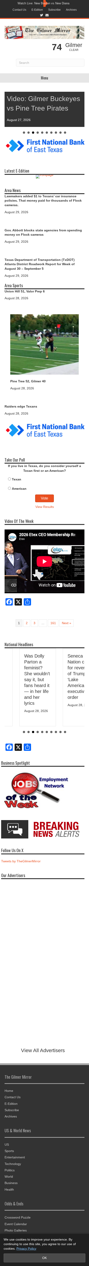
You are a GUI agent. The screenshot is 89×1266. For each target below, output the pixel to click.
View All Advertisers (43, 1050)
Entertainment (15, 1157)
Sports (9, 1151)
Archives (71, 9)
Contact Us (19, 9)
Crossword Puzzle (18, 1217)
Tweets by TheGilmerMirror (21, 861)
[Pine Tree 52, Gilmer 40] (44, 344)
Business (11, 1183)
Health (9, 1189)
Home (9, 1091)
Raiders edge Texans (21, 406)
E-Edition (37, 9)
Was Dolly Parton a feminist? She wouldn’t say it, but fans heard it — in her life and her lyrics (22, 679)
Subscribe (54, 9)
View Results (44, 507)
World (9, 1176)
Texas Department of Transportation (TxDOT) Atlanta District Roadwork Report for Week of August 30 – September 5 (40, 264)
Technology (13, 1164)
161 (53, 623)
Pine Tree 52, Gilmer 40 (28, 381)
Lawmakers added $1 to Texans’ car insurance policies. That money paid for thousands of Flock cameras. (43, 200)
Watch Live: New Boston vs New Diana (43, 3)
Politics (10, 1170)
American (19, 488)
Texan (16, 479)
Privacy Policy (26, 1248)
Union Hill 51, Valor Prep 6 (25, 291)
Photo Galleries (16, 1230)
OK (44, 1258)
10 (65, 132)
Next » (66, 623)
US (7, 1144)
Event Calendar (16, 1224)
